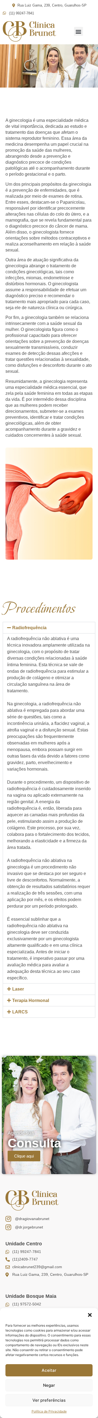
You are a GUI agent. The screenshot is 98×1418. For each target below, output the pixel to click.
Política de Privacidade (49, 1411)
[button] (90, 1315)
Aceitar (49, 1370)
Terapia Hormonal (30, 1000)
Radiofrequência (29, 627)
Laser (18, 989)
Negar (49, 1385)
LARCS (20, 1012)
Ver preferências (49, 1400)
